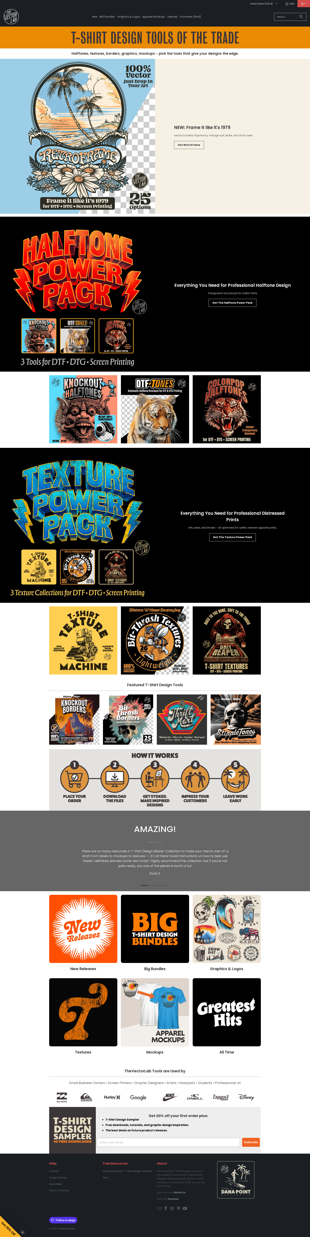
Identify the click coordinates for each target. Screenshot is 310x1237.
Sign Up (178, 648)
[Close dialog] (222, 577)
